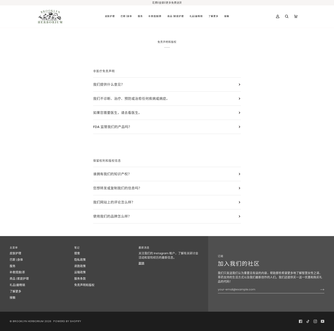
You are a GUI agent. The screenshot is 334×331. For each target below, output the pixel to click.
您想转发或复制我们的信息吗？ (117, 188)
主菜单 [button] (14, 247)
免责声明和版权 (84, 285)
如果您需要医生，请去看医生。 (117, 112)
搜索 (77, 253)
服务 (12, 266)
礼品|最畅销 (17, 285)
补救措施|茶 (17, 272)
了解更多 (15, 291)
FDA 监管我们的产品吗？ (112, 127)
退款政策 (80, 266)
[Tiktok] (308, 321)
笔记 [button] (77, 247)
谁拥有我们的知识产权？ (112, 174)
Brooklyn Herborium (28, 321)
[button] (110, 16)
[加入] (319, 290)
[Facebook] (300, 321)
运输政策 (80, 272)
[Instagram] (315, 321)
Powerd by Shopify (67, 321)
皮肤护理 (15, 253)
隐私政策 (80, 260)
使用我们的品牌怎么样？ (112, 216)
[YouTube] (322, 321)
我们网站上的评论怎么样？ (114, 202)
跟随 (141, 263)
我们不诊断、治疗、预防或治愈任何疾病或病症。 (131, 98)
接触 (12, 297)
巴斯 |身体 (16, 260)
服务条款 (80, 279)
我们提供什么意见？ (108, 84)
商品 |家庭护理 (19, 279)
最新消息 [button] (144, 247)
